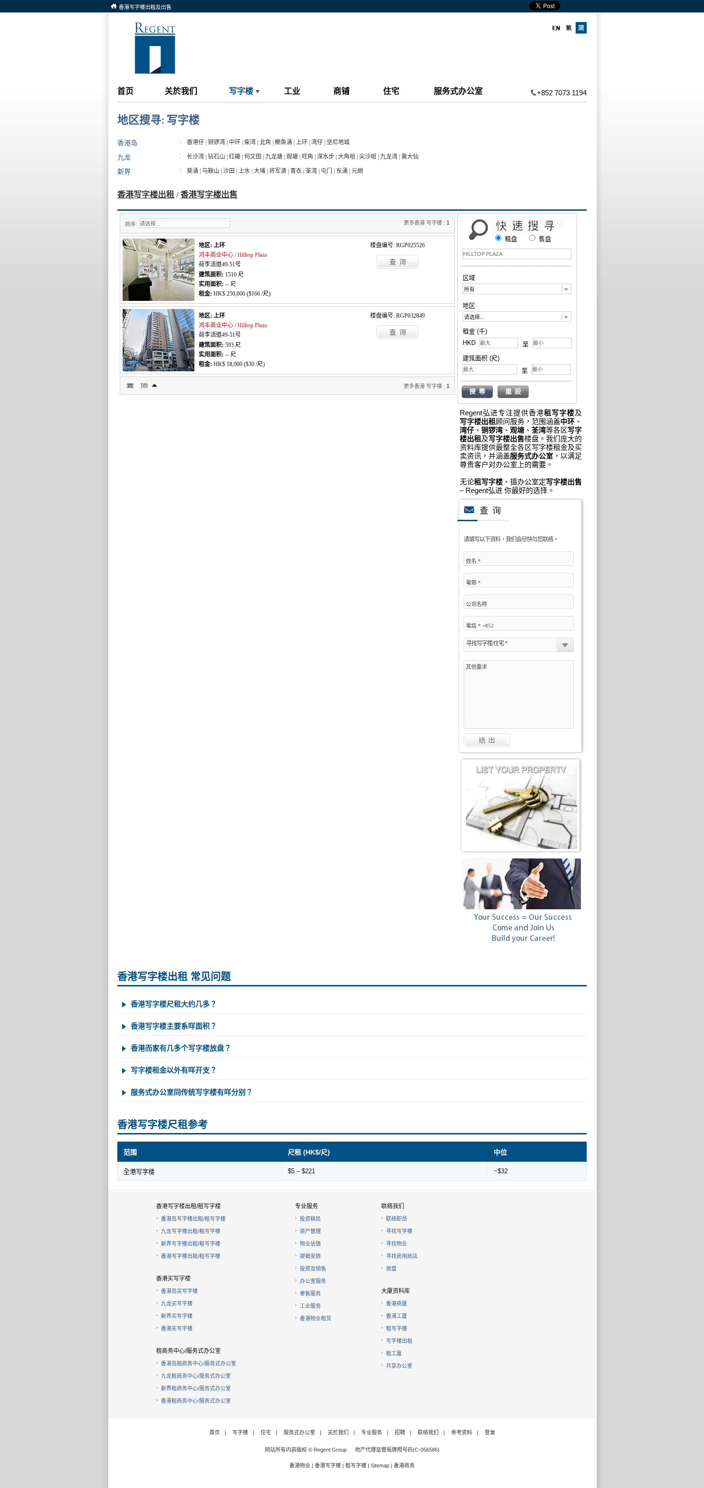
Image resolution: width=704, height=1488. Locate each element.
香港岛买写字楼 (179, 1291)
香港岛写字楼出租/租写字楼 (193, 1219)
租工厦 (394, 1353)
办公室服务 (313, 1281)
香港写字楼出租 (145, 194)
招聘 (400, 1432)
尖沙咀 (367, 156)
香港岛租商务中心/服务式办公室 (198, 1363)
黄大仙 (410, 156)
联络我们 (428, 1432)
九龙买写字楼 (177, 1303)
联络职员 (396, 1219)
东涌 (342, 171)
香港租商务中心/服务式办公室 (196, 1401)
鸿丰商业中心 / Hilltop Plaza (233, 255)
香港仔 (195, 142)
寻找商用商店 (402, 1256)
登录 (490, 1432)
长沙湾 (195, 156)
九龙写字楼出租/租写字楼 (190, 1231)
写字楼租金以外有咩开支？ (174, 1070)
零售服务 (310, 1293)
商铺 (341, 91)
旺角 (307, 156)
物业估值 (310, 1244)
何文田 (252, 156)
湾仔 (317, 142)
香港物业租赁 (315, 1318)
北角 (265, 142)
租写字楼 (396, 1328)
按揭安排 (310, 1256)
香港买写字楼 (177, 1328)
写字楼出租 (399, 1341)
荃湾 (311, 171)
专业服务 (371, 1432)
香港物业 (299, 1465)
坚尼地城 (338, 142)
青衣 (296, 171)
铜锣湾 (216, 142)
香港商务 (404, 1465)
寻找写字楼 (399, 1231)
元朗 (357, 171)
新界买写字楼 (177, 1316)
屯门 (326, 171)
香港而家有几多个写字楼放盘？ (181, 1048)
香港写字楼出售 (209, 194)
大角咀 (346, 156)
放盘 (391, 1268)
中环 (234, 142)
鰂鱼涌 (283, 142)
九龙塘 (274, 156)
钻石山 (216, 156)
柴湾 (250, 142)
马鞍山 (210, 171)
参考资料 (461, 1432)
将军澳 (277, 171)
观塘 (292, 156)
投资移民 (310, 1219)
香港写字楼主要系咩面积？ (174, 1026)
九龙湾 (388, 156)
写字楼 (241, 91)
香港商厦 (396, 1303)
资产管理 (310, 1231)
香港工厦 (396, 1316)
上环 (301, 142)
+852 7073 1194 (562, 93)
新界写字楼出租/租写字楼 (190, 1244)
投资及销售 (313, 1268)
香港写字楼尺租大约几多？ (174, 1004)
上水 (244, 171)
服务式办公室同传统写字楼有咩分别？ (192, 1092)
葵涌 (192, 171)
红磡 (234, 156)
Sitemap (380, 1465)
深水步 (325, 156)
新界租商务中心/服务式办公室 (196, 1388)
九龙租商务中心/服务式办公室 (196, 1376)
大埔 (259, 171)
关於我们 (181, 91)
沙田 (229, 171)
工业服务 (310, 1306)
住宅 (391, 91)
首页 (125, 91)
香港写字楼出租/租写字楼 (190, 1256)
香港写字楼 (328, 1465)
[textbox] (517, 254)
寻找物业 (396, 1244)
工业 (292, 91)
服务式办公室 (458, 91)
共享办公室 (399, 1366)
